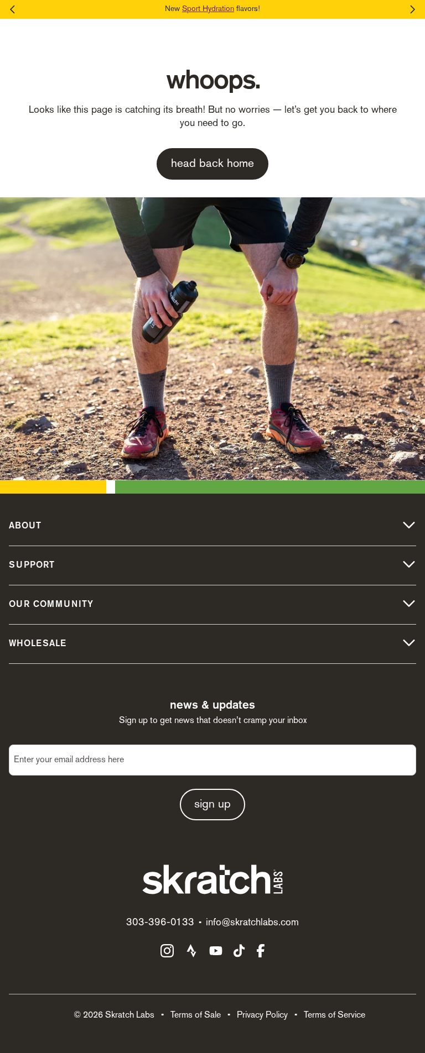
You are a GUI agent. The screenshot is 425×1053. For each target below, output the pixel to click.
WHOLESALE (37, 644)
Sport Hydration (208, 9)
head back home (212, 164)
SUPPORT (32, 565)
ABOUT (25, 526)
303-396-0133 (160, 923)
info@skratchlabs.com (252, 923)
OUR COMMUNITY (51, 604)
